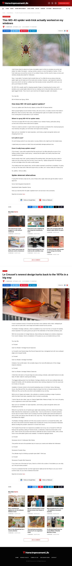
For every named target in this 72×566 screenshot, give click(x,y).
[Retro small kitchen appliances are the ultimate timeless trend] (16, 501)
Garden (43, 8)
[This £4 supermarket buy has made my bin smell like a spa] (36, 242)
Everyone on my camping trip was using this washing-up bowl (36, 230)
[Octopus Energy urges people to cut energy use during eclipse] (55, 242)
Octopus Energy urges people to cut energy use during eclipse (55, 251)
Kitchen (48, 8)
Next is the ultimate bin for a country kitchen (16, 530)
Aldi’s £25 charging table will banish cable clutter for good (55, 229)
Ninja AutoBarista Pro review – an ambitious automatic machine (55, 510)
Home (7, 8)
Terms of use (34, 557)
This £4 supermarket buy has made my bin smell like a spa (36, 250)
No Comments (26, 26)
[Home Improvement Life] (15, 3)
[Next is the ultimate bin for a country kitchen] (16, 521)
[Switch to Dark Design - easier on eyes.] (67, 8)
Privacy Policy (24, 557)
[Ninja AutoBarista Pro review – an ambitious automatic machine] (55, 501)
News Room (9, 26)
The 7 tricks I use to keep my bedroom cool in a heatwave (16, 250)
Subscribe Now (64, 3)
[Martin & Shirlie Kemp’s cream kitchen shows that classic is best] (36, 501)
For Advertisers (45, 557)
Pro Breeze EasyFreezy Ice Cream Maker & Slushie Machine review (54, 531)
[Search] (69, 8)
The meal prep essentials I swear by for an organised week (35, 531)
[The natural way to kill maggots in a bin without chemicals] (16, 221)
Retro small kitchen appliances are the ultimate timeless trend (16, 510)
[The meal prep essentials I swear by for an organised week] (36, 521)
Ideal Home (30, 8)
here (23, 194)
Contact (54, 557)
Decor (37, 8)
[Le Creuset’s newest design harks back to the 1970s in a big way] (36, 304)
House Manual (6, 16)
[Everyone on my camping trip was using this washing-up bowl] (36, 221)
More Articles (57, 8)
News (12, 8)
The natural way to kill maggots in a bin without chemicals (15, 230)
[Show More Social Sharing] (38, 31)
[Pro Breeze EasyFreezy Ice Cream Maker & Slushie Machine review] (55, 521)
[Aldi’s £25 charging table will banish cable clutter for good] (55, 221)
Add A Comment (36, 259)
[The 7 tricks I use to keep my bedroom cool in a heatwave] (16, 242)
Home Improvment (20, 8)
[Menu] (3, 8)
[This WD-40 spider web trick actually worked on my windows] (36, 50)
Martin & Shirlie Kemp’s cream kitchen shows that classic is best (36, 510)
